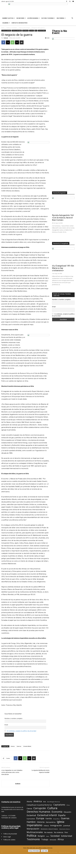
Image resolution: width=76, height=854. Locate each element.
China (68, 805)
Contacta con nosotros (19, 23)
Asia (36, 30)
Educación (67, 812)
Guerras (31, 30)
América (38, 801)
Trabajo (44, 840)
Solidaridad (66, 836)
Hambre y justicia (7, 18)
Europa (40, 818)
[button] (72, 18)
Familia (49, 819)
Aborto (29, 801)
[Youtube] (73, 1)
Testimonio (33, 839)
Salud (47, 836)
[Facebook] (66, 1)
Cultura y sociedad (47, 18)
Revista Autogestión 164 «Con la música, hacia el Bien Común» (63, 217)
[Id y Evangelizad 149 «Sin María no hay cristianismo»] (63, 255)
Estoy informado (34, 851)
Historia (40, 822)
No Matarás (20, 18)
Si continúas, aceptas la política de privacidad (21, 731)
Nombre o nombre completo (13, 718)
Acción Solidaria (32, 18)
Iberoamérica (50, 822)
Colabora (5, 23)
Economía (57, 812)
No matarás (48, 832)
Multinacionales (35, 832)
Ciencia (13, 746)
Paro (66, 832)
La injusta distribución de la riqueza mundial (40, 771)
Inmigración (56, 825)
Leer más (44, 851)
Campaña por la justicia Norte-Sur (39, 805)
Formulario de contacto (9, 818)
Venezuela (53, 840)
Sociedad (55, 836)
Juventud (66, 826)
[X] (69, 1)
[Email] (17, 42)
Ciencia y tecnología (24, 28)
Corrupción (39, 808)
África (61, 839)
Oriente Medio (41, 30)
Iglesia (60, 822)
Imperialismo (34, 825)
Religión (41, 836)
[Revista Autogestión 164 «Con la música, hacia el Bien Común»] (63, 205)
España (61, 815)
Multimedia (60, 18)
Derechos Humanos (38, 812)
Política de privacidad (10, 834)
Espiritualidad (31, 819)
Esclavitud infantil (47, 815)
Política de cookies (9, 840)
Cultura (52, 808)
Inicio (2, 28)
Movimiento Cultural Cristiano (49, 829)
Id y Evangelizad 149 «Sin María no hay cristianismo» (63, 268)
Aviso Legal (7, 837)
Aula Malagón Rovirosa (53, 801)
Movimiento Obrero (64, 829)
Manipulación (33, 829)
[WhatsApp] (12, 42)
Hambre (31, 822)
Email (6, 725)
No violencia (58, 832)
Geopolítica (56, 818)
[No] (74, 850)
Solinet (6, 38)
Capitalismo (59, 805)
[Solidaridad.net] (38, 9)
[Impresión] (22, 42)
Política (31, 835)
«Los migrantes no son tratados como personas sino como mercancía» (11, 772)
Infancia (46, 826)
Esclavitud (31, 815)
